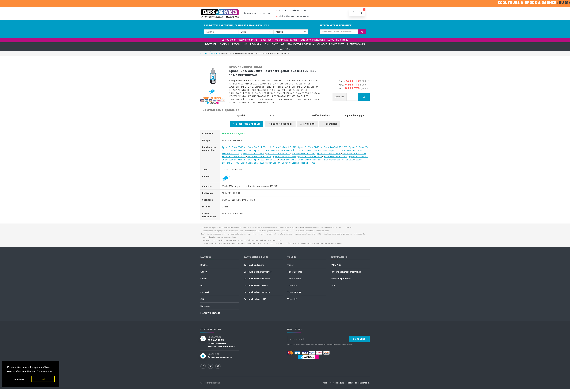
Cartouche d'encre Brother (257, 271)
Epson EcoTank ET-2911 (234, 156)
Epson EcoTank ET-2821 (278, 153)
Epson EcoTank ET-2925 (291, 159)
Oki (202, 299)
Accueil (204, 53)
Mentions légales (337, 383)
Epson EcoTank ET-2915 (310, 156)
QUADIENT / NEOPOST (330, 44)
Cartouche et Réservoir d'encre (239, 39)
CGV (333, 285)
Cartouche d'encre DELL (256, 285)
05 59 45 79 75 (216, 340)
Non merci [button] (19, 379)
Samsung (205, 306)
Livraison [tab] (308, 124)
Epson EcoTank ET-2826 (329, 153)
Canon (203, 271)
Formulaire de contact (220, 357)
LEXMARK (255, 44)
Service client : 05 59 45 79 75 (259, 13)
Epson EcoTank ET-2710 (284, 147)
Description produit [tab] (247, 124)
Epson (203, 278)
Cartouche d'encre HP (255, 299)
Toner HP (292, 299)
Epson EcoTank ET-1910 (259, 147)
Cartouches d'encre (254, 264)
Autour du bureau (337, 39)
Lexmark (204, 292)
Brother (204, 264)
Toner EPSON (294, 292)
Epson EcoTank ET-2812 (316, 150)
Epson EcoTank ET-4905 (303, 162)
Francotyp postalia (210, 312)
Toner (290, 264)
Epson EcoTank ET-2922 (266, 159)
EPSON (236, 44)
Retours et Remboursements (346, 271)
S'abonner (359, 339)
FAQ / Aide (336, 264)
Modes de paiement (341, 278)
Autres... (285, 49)
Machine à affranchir (287, 39)
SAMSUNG (278, 44)
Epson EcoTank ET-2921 (240, 159)
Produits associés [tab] (281, 124)
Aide (325, 383)
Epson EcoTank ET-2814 (342, 150)
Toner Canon (294, 278)
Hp (201, 285)
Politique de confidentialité (358, 383)
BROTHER (211, 44)
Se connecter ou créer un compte (292, 10)
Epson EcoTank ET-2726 (240, 150)
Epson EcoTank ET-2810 (266, 150)
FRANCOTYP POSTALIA (300, 44)
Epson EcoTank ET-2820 (252, 153)
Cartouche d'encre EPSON (257, 292)
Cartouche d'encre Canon (257, 278)
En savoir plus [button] (44, 371)
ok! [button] (43, 379)
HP (245, 44)
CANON (224, 44)
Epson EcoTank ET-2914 (284, 156)
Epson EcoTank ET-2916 (335, 156)
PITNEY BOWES (356, 44)
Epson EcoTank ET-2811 (291, 150)
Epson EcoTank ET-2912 (259, 156)
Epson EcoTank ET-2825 (303, 153)
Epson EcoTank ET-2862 (354, 153)
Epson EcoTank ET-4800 (252, 162)
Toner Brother (294, 271)
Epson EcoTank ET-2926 (316, 159)
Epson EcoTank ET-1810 (234, 147)
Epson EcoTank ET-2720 (335, 147)
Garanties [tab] (330, 124)
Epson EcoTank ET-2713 (310, 147)
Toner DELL (293, 285)
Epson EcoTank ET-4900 (278, 162)
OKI (267, 44)
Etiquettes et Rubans (313, 39)
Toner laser (266, 39)
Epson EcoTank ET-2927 (342, 159)
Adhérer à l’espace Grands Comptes (293, 16)
